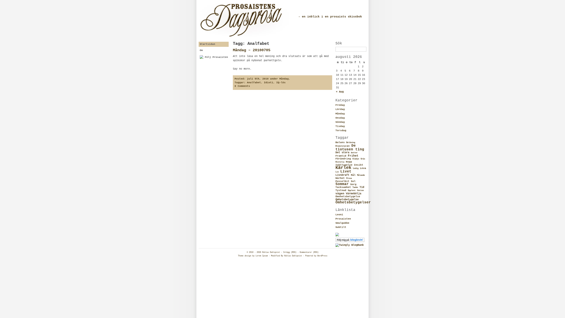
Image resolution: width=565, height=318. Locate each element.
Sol (353, 181)
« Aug (340, 91)
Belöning (350, 143)
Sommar (342, 184)
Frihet (353, 155)
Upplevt (352, 190)
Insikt (358, 165)
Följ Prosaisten (215, 57)
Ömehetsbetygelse (347, 196)
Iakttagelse (343, 165)
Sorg (353, 184)
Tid (362, 187)
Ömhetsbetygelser (353, 202)
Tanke (355, 187)
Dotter (354, 153)
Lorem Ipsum (262, 256)
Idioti (268, 82)
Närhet (340, 178)
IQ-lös (281, 82)
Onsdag (340, 118)
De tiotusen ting (349, 147)
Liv (337, 172)
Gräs (363, 159)
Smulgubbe (342, 223)
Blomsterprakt (342, 146)
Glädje (355, 159)
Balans (340, 142)
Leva (363, 168)
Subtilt (340, 227)
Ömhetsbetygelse (347, 199)
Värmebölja (353, 193)
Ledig (355, 168)
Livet (345, 171)
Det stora (342, 152)
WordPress (322, 256)
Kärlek (343, 167)
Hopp (349, 162)
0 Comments (242, 86)
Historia (339, 162)
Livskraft (342, 175)
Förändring (343, 158)
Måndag (340, 113)
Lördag (340, 109)
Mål (353, 175)
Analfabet (254, 82)
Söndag (340, 122)
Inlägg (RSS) (289, 252)
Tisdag (340, 126)
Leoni (339, 214)
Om (201, 50)
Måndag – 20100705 (251, 50)
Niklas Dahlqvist (271, 252)
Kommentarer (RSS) (309, 252)
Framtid (340, 156)
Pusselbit (342, 181)
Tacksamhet (343, 187)
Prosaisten (343, 219)
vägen (339, 193)
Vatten (360, 190)
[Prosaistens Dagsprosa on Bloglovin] (350, 241)
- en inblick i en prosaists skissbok (330, 16)
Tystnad (340, 190)
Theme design (244, 256)
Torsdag (340, 130)
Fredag (340, 105)
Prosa (349, 178)
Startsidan (207, 44)
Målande (361, 175)
